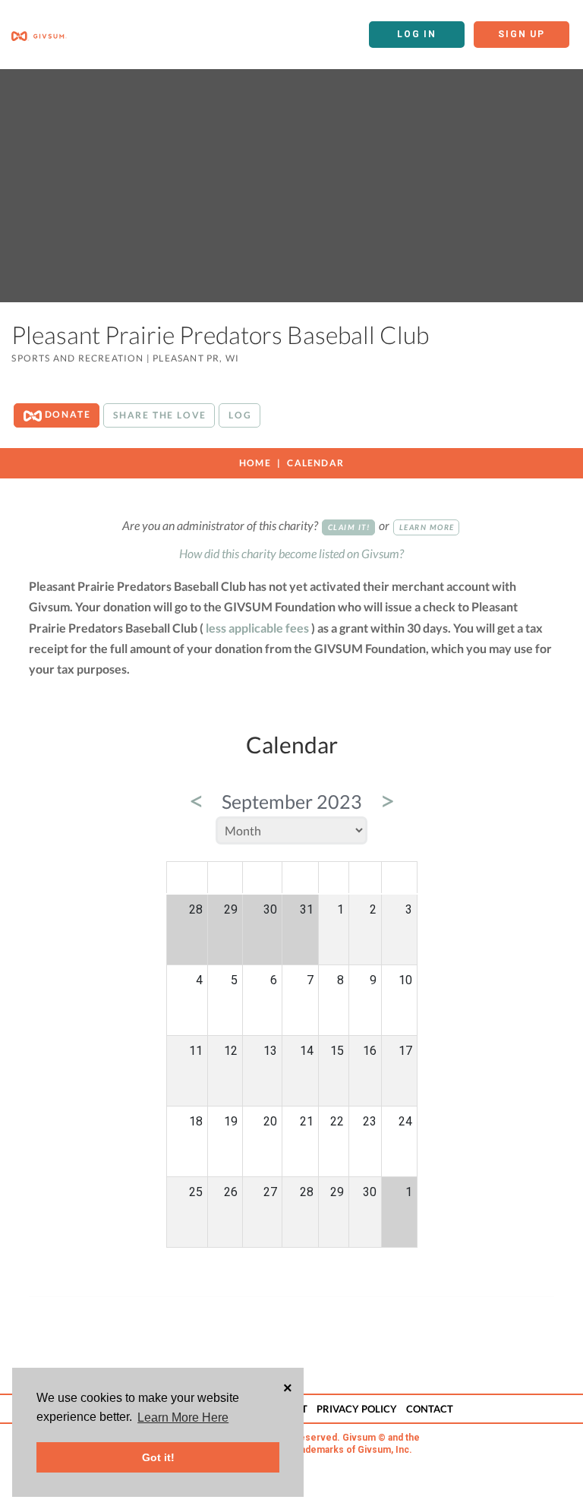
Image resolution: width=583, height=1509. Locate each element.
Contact (429, 1409)
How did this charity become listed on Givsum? (291, 553)
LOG (239, 415)
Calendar (315, 463)
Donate (66, 414)
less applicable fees (257, 627)
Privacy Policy (357, 1409)
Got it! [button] (158, 1457)
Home (255, 463)
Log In (416, 34)
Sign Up (521, 34)
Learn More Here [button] (182, 1417)
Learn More (427, 527)
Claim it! (349, 527)
